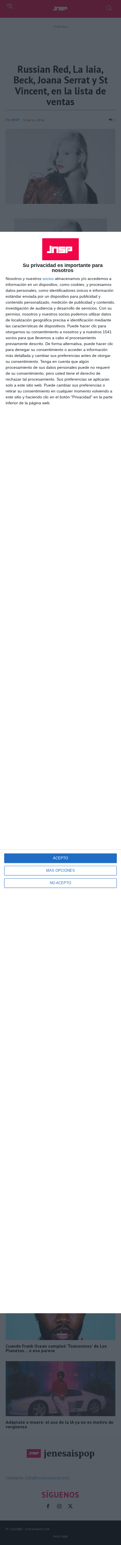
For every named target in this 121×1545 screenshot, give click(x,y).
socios (48, 279)
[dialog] (60, 772)
